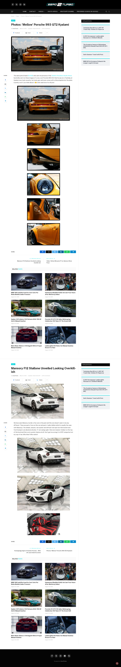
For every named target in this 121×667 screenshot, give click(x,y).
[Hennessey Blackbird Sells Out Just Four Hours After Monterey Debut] (60, 282)
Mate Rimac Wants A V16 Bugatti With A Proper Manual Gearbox (26, 346)
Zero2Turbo (15, 28)
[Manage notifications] (117, 663)
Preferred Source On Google (87, 11)
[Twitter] (5, 88)
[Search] (106, 11)
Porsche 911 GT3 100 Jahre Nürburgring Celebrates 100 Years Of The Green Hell (58, 320)
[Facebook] (5, 80)
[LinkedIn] (5, 92)
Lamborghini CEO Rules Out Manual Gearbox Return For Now (59, 346)
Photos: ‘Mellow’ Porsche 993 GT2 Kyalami (59, 550)
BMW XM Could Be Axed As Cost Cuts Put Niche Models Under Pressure (24, 293)
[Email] (5, 84)
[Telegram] (5, 100)
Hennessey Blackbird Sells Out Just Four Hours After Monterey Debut (60, 293)
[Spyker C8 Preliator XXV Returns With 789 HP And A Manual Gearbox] (26, 308)
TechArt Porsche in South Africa (61, 75)
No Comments (46, 28)
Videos (41, 11)
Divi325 (30, 75)
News (13, 20)
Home (25, 11)
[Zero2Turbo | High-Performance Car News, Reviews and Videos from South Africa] (60, 4)
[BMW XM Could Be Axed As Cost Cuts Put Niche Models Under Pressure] (26, 282)
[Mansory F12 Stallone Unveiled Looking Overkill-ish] (37, 418)
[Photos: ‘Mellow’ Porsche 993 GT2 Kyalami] (37, 71)
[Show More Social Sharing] (47, 32)
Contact (32, 11)
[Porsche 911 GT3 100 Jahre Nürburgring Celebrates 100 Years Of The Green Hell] (60, 308)
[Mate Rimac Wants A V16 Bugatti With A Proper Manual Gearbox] (26, 335)
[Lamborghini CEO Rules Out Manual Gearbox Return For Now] (60, 335)
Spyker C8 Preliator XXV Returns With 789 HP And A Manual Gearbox (26, 320)
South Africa (53, 11)
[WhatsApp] (5, 96)
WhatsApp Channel (67, 11)
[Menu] (12, 11)
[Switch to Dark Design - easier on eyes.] (109, 11)
